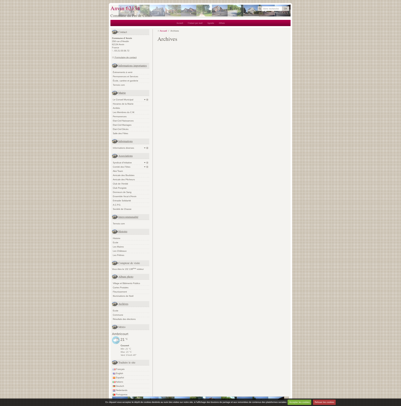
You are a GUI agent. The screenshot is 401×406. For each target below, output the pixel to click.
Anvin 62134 (125, 8)
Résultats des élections (124, 319)
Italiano (119, 382)
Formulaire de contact (125, 57)
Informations (125, 141)
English (119, 373)
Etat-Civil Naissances (123, 120)
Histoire (122, 231)
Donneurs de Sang (122, 192)
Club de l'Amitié (120, 183)
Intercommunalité (128, 217)
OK (285, 8)
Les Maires (118, 246)
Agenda (210, 22)
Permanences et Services (125, 76)
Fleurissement (120, 291)
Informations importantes (132, 65)
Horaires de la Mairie (123, 104)
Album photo (125, 276)
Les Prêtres (118, 255)
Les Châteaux (120, 251)
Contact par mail (195, 22)
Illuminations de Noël (123, 296)
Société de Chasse (122, 209)
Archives (123, 304)
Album (222, 22)
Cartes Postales (120, 287)
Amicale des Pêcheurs (124, 179)
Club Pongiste (120, 188)
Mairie (122, 93)
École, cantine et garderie (125, 80)
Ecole (115, 242)
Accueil (179, 22)
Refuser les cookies (324, 402)
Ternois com (119, 85)
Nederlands (121, 390)
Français (120, 369)
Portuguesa (121, 394)
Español (119, 377)
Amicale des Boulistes (123, 175)
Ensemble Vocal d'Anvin (124, 196)
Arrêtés (116, 108)
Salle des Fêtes (120, 133)
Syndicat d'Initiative (130, 162)
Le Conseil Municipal (130, 99)
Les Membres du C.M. (124, 112)
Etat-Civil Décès (120, 129)
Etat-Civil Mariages (122, 125)
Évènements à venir (123, 72)
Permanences (120, 116)
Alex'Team (118, 171)
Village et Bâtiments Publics (126, 283)
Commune (118, 315)
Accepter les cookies (299, 402)
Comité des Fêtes (130, 167)
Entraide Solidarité (122, 200)
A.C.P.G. (117, 205)
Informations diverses (130, 148)
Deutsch (119, 386)
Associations (125, 156)
